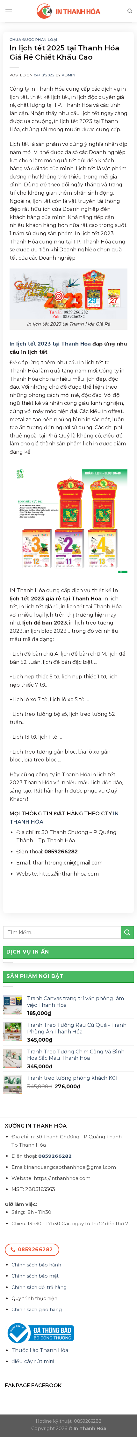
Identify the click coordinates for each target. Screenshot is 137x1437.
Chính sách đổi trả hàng (39, 1287)
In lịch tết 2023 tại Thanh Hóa (50, 344)
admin (68, 75)
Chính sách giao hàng (36, 1309)
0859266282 (55, 1156)
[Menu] (8, 11)
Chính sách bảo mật (35, 1276)
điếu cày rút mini (32, 1361)
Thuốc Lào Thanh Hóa (39, 1350)
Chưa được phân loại (33, 39)
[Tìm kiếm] (129, 11)
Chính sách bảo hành (36, 1265)
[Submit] (127, 932)
